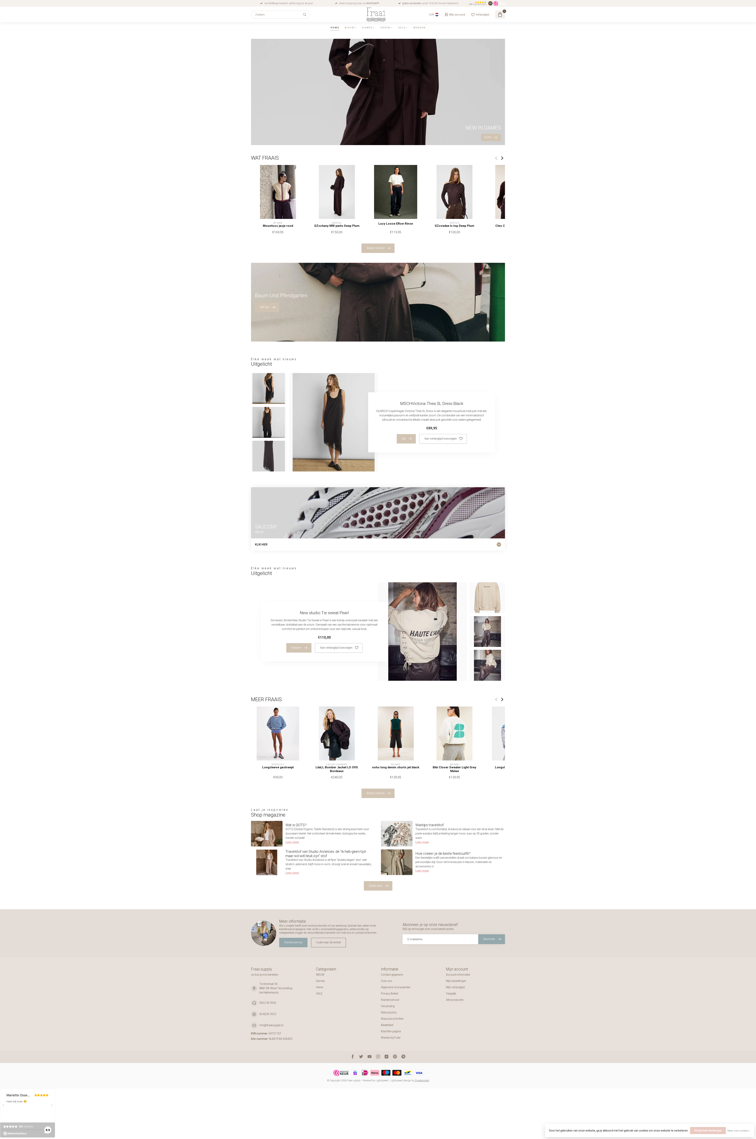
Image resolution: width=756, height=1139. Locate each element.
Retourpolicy (389, 1012)
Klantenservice (293, 942)
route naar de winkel (328, 942)
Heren (385, 27)
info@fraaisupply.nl (271, 1025)
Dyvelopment (422, 1080)
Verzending (388, 1006)
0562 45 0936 (267, 1002)
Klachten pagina (391, 1031)
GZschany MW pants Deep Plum (336, 226)
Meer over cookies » (738, 1130)
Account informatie (458, 974)
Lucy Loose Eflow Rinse (395, 223)
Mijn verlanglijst (455, 987)
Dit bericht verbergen (708, 1130)
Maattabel (387, 1025)
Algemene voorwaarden (395, 987)
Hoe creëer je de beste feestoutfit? (443, 853)
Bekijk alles (375, 885)
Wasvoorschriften (392, 1018)
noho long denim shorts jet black (395, 767)
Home (335, 27)
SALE (402, 27)
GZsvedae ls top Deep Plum (454, 226)
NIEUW (350, 27)
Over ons (386, 981)
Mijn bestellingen (456, 981)
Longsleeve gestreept (278, 767)
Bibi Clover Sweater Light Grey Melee (454, 769)
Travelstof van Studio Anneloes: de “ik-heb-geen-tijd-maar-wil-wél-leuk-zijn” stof (325, 853)
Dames (367, 27)
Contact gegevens (392, 974)
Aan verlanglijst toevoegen (440, 438)
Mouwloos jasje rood (278, 226)
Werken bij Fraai (390, 1037)
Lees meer (292, 842)
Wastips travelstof (429, 825)
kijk (404, 438)
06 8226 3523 (267, 1014)
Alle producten (455, 999)
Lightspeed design (400, 1080)
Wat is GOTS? (296, 825)
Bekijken (296, 647)
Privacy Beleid (389, 993)
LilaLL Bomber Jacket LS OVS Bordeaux (337, 769)
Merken (419, 27)
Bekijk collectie (375, 248)
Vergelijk (451, 993)
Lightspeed (382, 1080)
